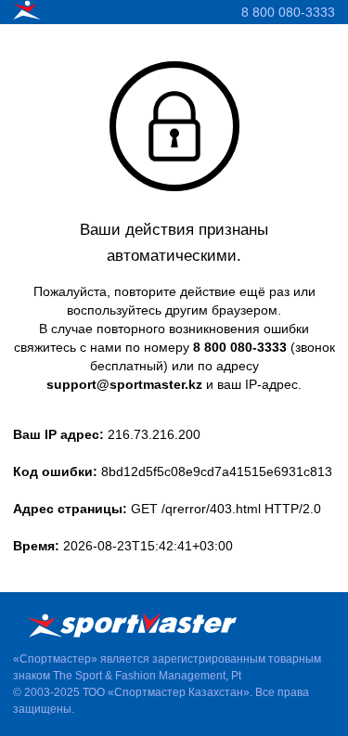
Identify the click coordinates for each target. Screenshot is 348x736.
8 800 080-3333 (288, 12)
